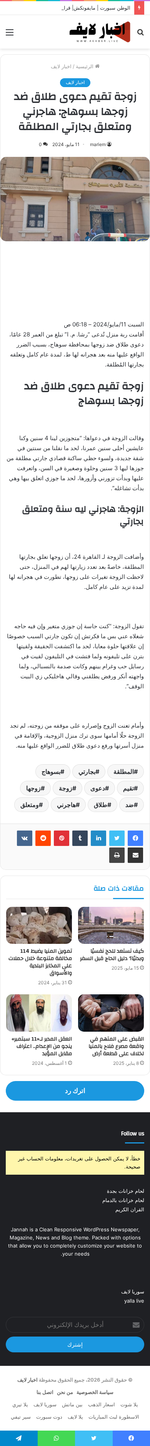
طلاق (100, 805)
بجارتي (86, 771)
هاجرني (66, 805)
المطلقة (123, 771)
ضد (129, 805)
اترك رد (75, 1091)
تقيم (128, 788)
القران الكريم (129, 1209)
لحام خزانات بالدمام (123, 1200)
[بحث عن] (140, 35)
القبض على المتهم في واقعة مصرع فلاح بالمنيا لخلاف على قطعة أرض (116, 1046)
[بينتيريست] (61, 838)
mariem (98, 144)
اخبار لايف (61, 66)
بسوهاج (51, 771)
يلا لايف (75, 1417)
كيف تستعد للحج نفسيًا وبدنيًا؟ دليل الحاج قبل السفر (112, 954)
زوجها (33, 788)
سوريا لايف (132, 1291)
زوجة (65, 788)
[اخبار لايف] (100, 31)
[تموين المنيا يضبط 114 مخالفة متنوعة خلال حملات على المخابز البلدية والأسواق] (39, 925)
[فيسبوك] (135, 838)
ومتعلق (29, 805)
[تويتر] (117, 838)
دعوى (97, 788)
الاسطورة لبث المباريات (113, 1417)
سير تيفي (21, 1417)
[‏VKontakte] (24, 838)
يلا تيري (20, 1404)
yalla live (134, 1301)
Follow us (132, 1133)
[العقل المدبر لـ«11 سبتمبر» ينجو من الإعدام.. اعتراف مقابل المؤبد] (39, 1012)
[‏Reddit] (43, 838)
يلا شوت (129, 1404)
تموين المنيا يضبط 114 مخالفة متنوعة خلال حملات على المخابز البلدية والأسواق (40, 962)
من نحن (65, 1392)
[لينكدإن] (98, 838)
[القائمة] (9, 35)
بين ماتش (72, 1404)
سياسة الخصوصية (95, 1392)
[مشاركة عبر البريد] (135, 855)
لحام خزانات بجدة (125, 1191)
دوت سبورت (49, 1417)
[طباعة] (117, 855)
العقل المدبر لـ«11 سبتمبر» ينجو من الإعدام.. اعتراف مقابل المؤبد (42, 1046)
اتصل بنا (45, 1392)
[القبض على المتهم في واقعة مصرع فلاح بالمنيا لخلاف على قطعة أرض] (111, 1012)
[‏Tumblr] (80, 838)
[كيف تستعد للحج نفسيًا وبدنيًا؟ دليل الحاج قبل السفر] (111, 925)
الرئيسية (85, 66)
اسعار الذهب (101, 1404)
